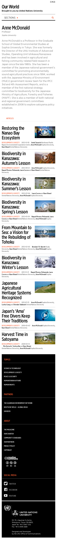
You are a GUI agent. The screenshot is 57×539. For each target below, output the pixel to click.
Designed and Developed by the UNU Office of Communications (26, 533)
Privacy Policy (9, 446)
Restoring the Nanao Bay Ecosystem (13, 133)
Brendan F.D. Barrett (38, 247)
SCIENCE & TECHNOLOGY (12, 368)
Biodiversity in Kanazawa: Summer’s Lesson (16, 183)
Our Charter (9, 434)
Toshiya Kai (16, 346)
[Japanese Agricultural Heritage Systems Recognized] (45, 287)
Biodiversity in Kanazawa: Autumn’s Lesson (16, 158)
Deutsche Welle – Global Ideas (16, 407)
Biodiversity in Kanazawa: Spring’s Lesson (15, 207)
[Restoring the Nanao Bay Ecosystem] (45, 132)
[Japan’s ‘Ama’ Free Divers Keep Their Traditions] (45, 315)
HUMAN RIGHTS (9, 385)
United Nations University (18, 147)
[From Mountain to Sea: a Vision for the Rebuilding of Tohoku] (45, 232)
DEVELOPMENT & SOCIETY (11, 142)
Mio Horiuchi (7, 346)
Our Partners (9, 442)
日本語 (52, 2)
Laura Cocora (24, 170)
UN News (7, 411)
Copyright (8, 450)
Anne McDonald (36, 145)
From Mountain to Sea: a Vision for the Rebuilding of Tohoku (16, 235)
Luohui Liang (6, 304)
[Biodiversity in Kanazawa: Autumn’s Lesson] (45, 158)
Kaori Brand (6, 147)
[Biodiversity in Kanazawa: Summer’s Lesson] (45, 183)
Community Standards (12, 438)
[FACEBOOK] (6, 490)
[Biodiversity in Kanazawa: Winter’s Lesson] (45, 262)
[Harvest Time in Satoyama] (45, 339)
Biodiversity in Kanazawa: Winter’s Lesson (15, 262)
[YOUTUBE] (6, 496)
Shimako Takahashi (19, 304)
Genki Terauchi (36, 142)
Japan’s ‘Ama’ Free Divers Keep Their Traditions (16, 316)
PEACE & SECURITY (10, 376)
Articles (10, 118)
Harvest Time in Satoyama (15, 336)
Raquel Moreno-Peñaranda (10, 170)
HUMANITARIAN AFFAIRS (12, 380)
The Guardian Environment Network (18, 403)
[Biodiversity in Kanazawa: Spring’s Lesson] (45, 206)
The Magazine (9, 430)
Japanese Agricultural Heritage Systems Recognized (16, 290)
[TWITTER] (6, 484)
